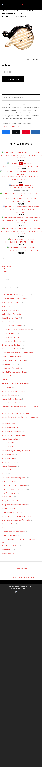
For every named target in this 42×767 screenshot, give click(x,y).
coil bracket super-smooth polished (21, 166)
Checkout (5, 271)
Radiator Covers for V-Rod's (12, 512)
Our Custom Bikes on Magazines (14, 478)
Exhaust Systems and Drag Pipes (14, 360)
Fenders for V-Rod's (9, 364)
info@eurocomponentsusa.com (21, 577)
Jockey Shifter (7, 387)
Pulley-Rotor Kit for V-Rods (11, 501)
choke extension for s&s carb (21, 188)
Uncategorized (7, 550)
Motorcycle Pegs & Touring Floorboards (16, 451)
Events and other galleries (11, 356)
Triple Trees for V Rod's (10, 546)
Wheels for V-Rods (8, 554)
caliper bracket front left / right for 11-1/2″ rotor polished (21, 200)
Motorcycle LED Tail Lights (11, 439)
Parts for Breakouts (9, 481)
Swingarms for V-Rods (10, 535)
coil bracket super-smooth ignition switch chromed (21, 156)
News (4, 474)
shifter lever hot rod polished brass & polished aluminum (21, 178)
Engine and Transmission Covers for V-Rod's (18, 353)
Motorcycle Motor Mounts (11, 447)
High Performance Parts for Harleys (15, 383)
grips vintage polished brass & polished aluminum (21, 221)
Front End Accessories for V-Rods (14, 372)
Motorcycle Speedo (9, 466)
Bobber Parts (6, 306)
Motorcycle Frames (9, 424)
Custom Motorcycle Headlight (12, 341)
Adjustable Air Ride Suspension (13, 299)
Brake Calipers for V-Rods (11, 314)
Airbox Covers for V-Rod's (11, 302)
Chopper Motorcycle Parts (11, 326)
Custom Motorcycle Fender (11, 337)
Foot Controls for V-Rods (11, 368)
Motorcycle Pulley (8, 454)
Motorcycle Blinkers (9, 395)
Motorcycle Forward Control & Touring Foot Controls (20, 417)
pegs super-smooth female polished (21, 250)
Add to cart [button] (22, 171)
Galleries (5, 380)
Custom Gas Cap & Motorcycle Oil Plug (16, 329)
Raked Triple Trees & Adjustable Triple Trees (18, 516)
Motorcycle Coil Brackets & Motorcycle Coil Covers (20, 407)
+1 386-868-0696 (21, 568)
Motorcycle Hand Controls (11, 431)
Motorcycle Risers (8, 458)
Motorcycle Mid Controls (10, 443)
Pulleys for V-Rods (8, 508)
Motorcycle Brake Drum (10, 403)
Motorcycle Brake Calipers (11, 399)
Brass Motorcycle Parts (10, 318)
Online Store (6, 266)
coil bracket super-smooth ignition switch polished (21, 232)
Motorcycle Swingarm (9, 470)
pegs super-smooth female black (21, 242)
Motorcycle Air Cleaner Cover (12, 391)
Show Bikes (6, 528)
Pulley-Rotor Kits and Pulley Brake (14, 505)
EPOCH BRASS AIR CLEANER (11, 126)
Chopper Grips (7, 322)
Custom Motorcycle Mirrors (11, 345)
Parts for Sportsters (9, 493)
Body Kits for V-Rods (9, 310)
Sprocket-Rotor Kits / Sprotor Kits (14, 532)
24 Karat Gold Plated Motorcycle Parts (16, 295)
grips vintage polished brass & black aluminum (21, 210)
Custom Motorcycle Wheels (12, 349)
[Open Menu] (32, 5)
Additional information (13, 98)
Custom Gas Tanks (9, 333)
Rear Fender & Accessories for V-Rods (16, 520)
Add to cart (14, 79)
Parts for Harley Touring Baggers (14, 485)
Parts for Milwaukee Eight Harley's (14, 489)
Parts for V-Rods (8, 497)
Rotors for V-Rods (8, 524)
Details (5, 92)
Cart (3, 269)
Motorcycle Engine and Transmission (15, 413)
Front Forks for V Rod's (10, 376)
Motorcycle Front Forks (10, 427)
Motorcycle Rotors (8, 462)
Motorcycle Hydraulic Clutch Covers (15, 435)
